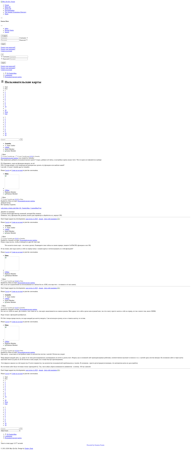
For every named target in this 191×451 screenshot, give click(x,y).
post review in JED (32, 219)
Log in (3, 44)
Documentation (9, 10)
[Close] (1, 25)
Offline (7, 147)
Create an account (6, 51)
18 (5, 110)
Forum (7, 5)
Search (7, 32)
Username (23, 38)
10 (5, 106)
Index (6, 28)
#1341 (16, 238)
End (6, 114)
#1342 (16, 281)
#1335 (16, 199)
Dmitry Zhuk (29, 448)
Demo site (8, 8)
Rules (6, 14)
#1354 (16, 350)
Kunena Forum (99, 445)
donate (41, 219)
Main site (8, 7)
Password (23, 40)
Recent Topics (9, 30)
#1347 (16, 307)
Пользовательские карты (9, 158)
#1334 (31, 156)
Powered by (90, 445)
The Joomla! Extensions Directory (15, 12)
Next (6, 112)
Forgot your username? (8, 49)
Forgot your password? (8, 47)
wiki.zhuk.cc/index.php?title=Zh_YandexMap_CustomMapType (21, 208)
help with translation (50, 219)
